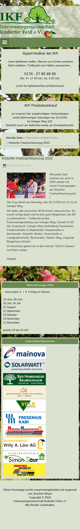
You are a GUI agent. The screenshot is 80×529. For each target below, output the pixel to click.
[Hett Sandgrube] (24, 392)
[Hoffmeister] (24, 431)
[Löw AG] (24, 443)
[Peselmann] (24, 379)
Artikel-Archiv (49, 137)
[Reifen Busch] (24, 470)
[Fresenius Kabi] (24, 418)
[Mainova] (24, 352)
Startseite (32, 137)
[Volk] (24, 405)
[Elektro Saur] (24, 457)
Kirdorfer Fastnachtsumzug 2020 (27, 158)
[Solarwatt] (24, 365)
